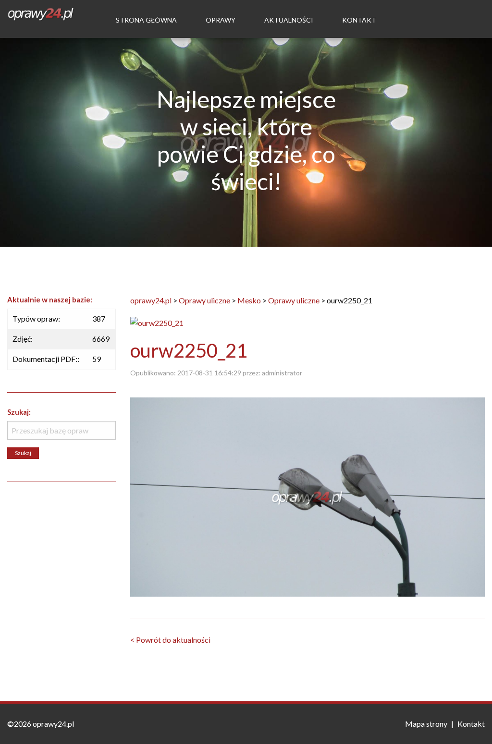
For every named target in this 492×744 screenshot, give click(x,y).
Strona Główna (146, 20)
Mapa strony (426, 723)
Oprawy (220, 20)
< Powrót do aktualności (170, 639)
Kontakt (359, 20)
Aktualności (288, 20)
